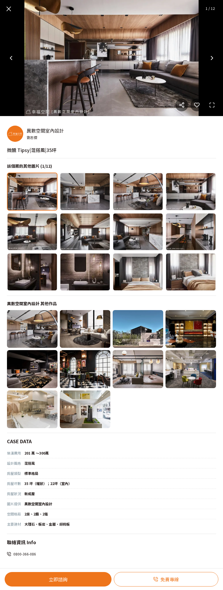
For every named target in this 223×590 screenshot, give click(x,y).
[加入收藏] (196, 105)
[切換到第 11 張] (138, 272)
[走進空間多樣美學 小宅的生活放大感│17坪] (85, 329)
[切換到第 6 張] (85, 232)
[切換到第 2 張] (85, 192)
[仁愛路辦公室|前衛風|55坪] (32, 369)
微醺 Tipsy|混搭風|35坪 (31, 149)
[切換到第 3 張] (138, 192)
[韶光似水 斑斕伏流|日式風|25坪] (138, 369)
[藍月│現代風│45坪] (32, 409)
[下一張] (212, 58)
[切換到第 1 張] (32, 192)
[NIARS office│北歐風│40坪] (191, 369)
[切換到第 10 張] (85, 272)
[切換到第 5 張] (32, 232)
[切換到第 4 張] (191, 192)
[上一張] (11, 58)
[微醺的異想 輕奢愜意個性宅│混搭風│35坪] (32, 329)
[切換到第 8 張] (191, 232)
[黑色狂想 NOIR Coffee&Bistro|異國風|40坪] (85, 369)
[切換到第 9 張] (32, 272)
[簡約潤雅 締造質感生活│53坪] (138, 329)
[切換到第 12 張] (191, 272)
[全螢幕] (212, 105)
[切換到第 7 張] (138, 232)
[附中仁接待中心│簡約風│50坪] (85, 409)
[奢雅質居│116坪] (191, 329)
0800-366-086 (24, 553)
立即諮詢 (58, 579)
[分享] (181, 105)
